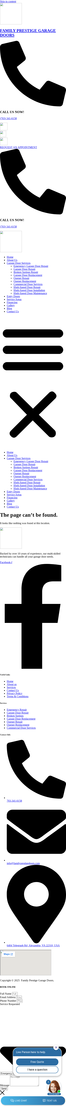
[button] (33, 382)
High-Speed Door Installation (29, 290)
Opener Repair (21, 278)
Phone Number (8, 1000)
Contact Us (13, 311)
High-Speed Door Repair (27, 287)
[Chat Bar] (33, 1101)
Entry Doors (13, 296)
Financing (12, 302)
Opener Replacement (25, 281)
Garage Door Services (18, 263)
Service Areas (14, 299)
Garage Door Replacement (28, 275)
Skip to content (8, 1)
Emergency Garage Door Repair (31, 266)
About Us (12, 260)
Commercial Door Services (28, 284)
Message (5, 1085)
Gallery (11, 305)
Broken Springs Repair (26, 272)
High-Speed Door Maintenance (30, 293)
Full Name (6, 993)
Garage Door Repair (24, 269)
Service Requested (10, 1004)
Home (10, 257)
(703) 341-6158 (8, 118)
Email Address (8, 997)
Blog (9, 308)
